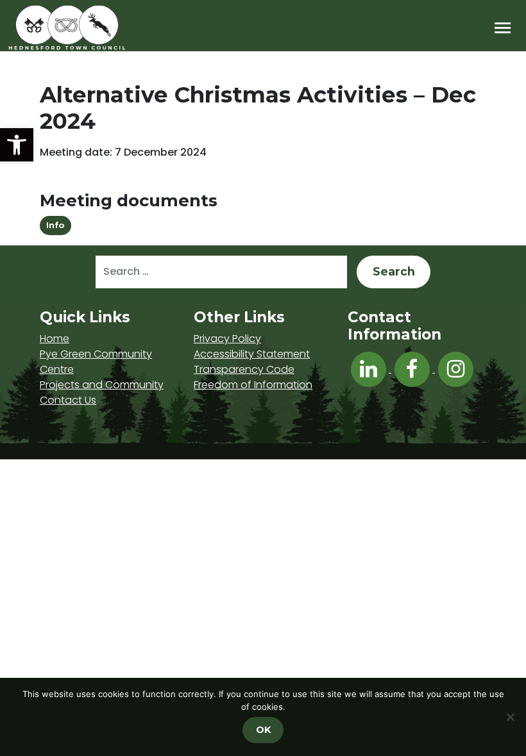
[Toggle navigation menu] (502, 28)
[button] (16, 144)
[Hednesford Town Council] (104, 27)
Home (54, 338)
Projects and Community (102, 384)
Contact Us (68, 400)
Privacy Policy (227, 338)
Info (55, 225)
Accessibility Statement (252, 354)
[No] (510, 717)
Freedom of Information (253, 384)
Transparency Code (244, 369)
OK (263, 729)
